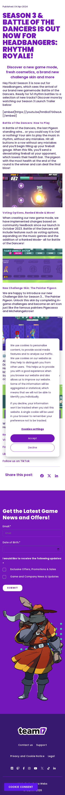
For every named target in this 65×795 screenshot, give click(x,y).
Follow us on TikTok (16, 461)
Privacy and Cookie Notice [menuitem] (27, 756)
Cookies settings (32, 429)
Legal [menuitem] (51, 756)
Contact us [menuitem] (25, 745)
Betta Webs (40, 783)
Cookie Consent (21, 787)
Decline (32, 447)
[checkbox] (32, 573)
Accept (32, 438)
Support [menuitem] (41, 745)
